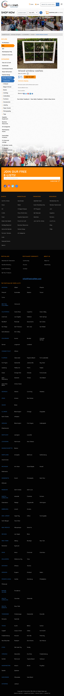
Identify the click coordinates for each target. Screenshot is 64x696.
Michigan (5, 466)
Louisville (29, 435)
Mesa (28, 287)
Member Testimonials (55, 205)
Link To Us (52, 221)
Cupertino (29, 312)
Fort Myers (5, 363)
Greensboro (5, 502)
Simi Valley (17, 331)
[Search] (57, 4)
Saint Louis (30, 489)
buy (3, 45)
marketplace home (5, 130)
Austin (16, 625)
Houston (16, 635)
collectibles (6, 96)
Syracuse (16, 546)
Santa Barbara (5, 331)
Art (2, 209)
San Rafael (42, 326)
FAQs (51, 229)
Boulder (29, 338)
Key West (42, 363)
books (5, 90)
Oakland (29, 317)
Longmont (17, 344)
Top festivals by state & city (11, 283)
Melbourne (17, 367)
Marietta (42, 391)
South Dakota (4, 606)
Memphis (4, 619)
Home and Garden (7, 229)
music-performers (7, 71)
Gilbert (16, 287)
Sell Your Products (6, 272)
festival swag (6, 74)
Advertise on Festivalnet (8, 260)
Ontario (5, 565)
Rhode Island (4, 591)
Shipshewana (5, 428)
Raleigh (16, 502)
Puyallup (42, 665)
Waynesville (30, 502)
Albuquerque (17, 527)
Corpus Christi (18, 630)
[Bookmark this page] (16, 186)
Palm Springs (43, 317)
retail (19, 205)
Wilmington (43, 502)
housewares (6, 102)
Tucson (41, 292)
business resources (5, 122)
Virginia (4, 654)
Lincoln (16, 509)
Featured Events (6, 241)
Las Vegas (17, 534)
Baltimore (29, 455)
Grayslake (42, 411)
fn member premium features (7, 149)
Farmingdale (43, 516)
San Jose (29, 326)
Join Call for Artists (39, 221)
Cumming (29, 391)
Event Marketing (6, 268)
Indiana (4, 423)
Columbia (16, 598)
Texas (4, 625)
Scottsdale (17, 292)
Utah (3, 647)
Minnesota (5, 478)
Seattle (3, 670)
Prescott (4, 292)
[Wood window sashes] (37, 53)
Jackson (16, 684)
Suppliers (52, 213)
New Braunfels (6, 640)
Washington (6, 665)
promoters (37, 196)
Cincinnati (29, 552)
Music (3, 205)
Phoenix (42, 287)
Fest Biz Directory (6, 264)
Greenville (29, 598)
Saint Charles (5, 416)
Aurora (16, 338)
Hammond (17, 441)
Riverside (16, 321)
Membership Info (54, 201)
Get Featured (37, 213)
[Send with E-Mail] (32, 94)
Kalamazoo (5, 471)
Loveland (29, 344)
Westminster (5, 460)
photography (7, 111)
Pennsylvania (6, 579)
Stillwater (4, 483)
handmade (5, 65)
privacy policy (39, 693)
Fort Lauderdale (44, 358)
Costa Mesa (17, 312)
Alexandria (17, 654)
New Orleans (30, 441)
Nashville (16, 619)
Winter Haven (18, 384)
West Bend (30, 677)
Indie (3, 237)
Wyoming (5, 684)
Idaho (4, 405)
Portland (29, 572)
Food (3, 217)
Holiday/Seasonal (6, 225)
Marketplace (21, 196)
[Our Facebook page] (5, 186)
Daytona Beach (31, 358)
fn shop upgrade (7, 153)
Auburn (16, 665)
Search (3, 245)
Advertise (36, 217)
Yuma (3, 297)
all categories (6, 126)
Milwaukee (17, 677)
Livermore (4, 317)
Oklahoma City (18, 559)
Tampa (29, 377)
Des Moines (30, 398)
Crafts (3, 213)
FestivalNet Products (5, 136)
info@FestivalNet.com (32, 279)
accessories (6, 81)
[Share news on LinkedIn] (30, 94)
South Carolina (5, 599)
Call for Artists (5, 201)
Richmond (17, 659)
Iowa (3, 398)
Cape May (17, 516)
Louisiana (5, 441)
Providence (17, 590)
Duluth (16, 478)
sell (3, 48)
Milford (16, 351)
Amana (16, 398)
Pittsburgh (4, 584)
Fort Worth (43, 630)
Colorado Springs (42, 339)
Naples (41, 367)
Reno (28, 534)
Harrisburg (30, 579)
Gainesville (17, 363)
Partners (52, 217)
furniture (5, 99)
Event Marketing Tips (39, 205)
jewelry (5, 105)
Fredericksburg (6, 635)
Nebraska (5, 509)
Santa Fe (29, 527)
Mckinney (42, 635)
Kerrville (29, 635)
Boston (16, 448)
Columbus (42, 552)
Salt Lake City (18, 647)
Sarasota (16, 377)
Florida (4, 358)
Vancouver (17, 304)
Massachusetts (6, 448)
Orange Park (17, 373)
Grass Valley (43, 312)
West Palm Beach (5, 384)
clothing (5, 93)
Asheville (16, 496)
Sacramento (30, 321)
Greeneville (30, 614)
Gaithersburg (43, 455)
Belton (28, 625)
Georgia (4, 391)
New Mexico (6, 527)
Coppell (4, 630)
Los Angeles (17, 317)
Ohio (3, 552)
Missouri (5, 489)
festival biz (5, 256)
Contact (25, 268)
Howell (41, 466)
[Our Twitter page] (12, 186)
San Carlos (42, 321)
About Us (47, 256)
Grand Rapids (30, 466)
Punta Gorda (43, 373)
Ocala (3, 373)
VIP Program (37, 209)
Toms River (17, 521)
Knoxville (42, 614)
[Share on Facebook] (24, 94)
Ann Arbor (17, 466)
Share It (20, 93)
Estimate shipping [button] (23, 81)
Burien (28, 665)
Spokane (16, 670)
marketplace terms (29, 693)
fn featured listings (5, 141)
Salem (41, 572)
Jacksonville (30, 363)
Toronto (29, 565)
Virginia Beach (31, 659)
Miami (28, 367)
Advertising (47, 264)
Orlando (29, 373)
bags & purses (7, 87)
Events (3, 196)
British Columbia (5, 304)
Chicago (29, 411)
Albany (16, 540)
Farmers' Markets (6, 233)
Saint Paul (42, 478)
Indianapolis (43, 423)
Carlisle (16, 579)
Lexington (17, 435)
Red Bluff (4, 321)
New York (5, 540)
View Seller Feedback (37, 99)
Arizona (4, 287)
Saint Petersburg (5, 378)
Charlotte (29, 496)
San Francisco (18, 326)
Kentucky (5, 435)
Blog (51, 225)
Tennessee (5, 614)
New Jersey (6, 516)
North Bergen (5, 521)
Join (51, 209)
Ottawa (16, 565)
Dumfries (29, 654)
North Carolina (5, 497)
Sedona (29, 292)
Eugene (16, 572)
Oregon (4, 572)
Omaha (29, 509)
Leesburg (4, 367)
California (5, 312)
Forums (25, 264)
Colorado (5, 338)
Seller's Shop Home (49, 99)
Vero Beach (43, 377)
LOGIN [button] (31, 4)
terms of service (18, 693)
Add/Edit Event (38, 201)
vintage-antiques (7, 78)
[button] (27, 73)
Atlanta (16, 391)
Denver (4, 344)
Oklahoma (5, 559)
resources (52, 196)
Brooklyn (29, 540)
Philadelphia (43, 579)
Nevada (4, 534)
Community (26, 260)
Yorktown (42, 659)
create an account (7, 54)
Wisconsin (5, 677)
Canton (42, 625)
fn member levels (7, 145)
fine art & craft (6, 62)
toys (4, 114)
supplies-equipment (5, 118)
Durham (42, 496)
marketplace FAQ (7, 51)
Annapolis (17, 455)
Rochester (4, 546)
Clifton (28, 516)
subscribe (54, 181)
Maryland (5, 455)
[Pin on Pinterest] (28, 94)
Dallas (28, 630)
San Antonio (30, 640)
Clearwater (17, 358)
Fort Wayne (30, 423)
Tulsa (28, 559)
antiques (5, 84)
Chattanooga (17, 614)
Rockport (16, 640)
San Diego (4, 326)
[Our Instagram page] (9, 186)
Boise (15, 405)
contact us (47, 693)
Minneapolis (30, 478)
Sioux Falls (17, 606)
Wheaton (16, 416)
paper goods (7, 108)
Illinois (4, 411)
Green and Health (6, 221)
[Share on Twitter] (26, 94)
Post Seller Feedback (23, 99)
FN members (5, 42)
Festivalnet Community (30, 256)
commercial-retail (7, 68)
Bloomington (17, 411)
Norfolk (4, 659)
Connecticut (6, 351)
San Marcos (43, 640)
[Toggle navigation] (61, 4)
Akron (15, 552)
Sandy (28, 647)
